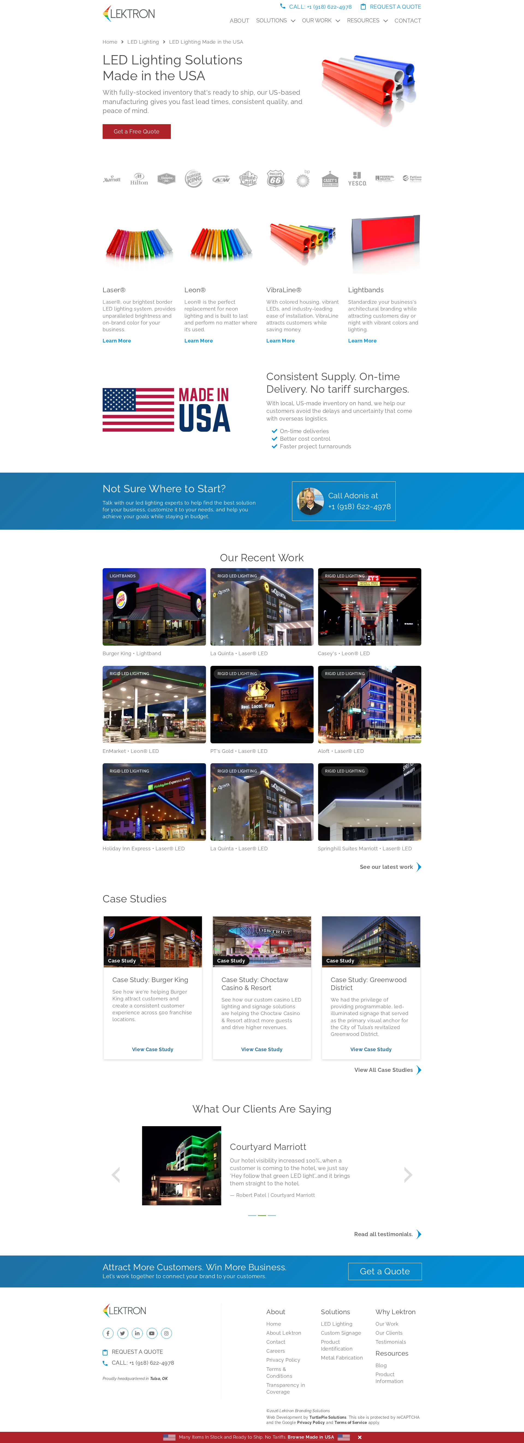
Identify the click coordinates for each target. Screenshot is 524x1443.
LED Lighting (143, 42)
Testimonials (391, 1342)
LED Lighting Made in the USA (206, 42)
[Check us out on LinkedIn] (137, 1333)
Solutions (272, 20)
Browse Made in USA (311, 1437)
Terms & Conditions (279, 1372)
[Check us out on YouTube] (152, 1333)
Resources (364, 20)
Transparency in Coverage (285, 1388)
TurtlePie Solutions (327, 1417)
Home (110, 42)
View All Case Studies (384, 1070)
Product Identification (337, 1345)
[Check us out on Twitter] (122, 1333)
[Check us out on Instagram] (166, 1333)
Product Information (390, 1378)
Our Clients (389, 1333)
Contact (408, 20)
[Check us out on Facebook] (108, 1333)
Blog (381, 1365)
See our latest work (386, 867)
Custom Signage (341, 1333)
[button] (115, 1175)
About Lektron (284, 1333)
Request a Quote (394, 7)
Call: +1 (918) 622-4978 (320, 7)
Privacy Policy (283, 1360)
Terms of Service (351, 1422)
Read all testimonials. (383, 1234)
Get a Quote (385, 1271)
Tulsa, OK (159, 1378)
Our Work (317, 20)
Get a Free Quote (137, 131)
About (239, 20)
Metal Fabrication (342, 1358)
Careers (275, 1351)
